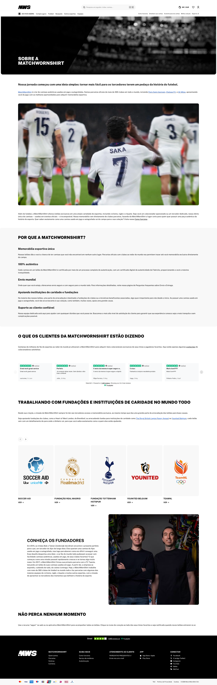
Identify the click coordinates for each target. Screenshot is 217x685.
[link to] (108, 53)
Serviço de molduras (86, 658)
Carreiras (51, 664)
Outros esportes (70, 14)
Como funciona (84, 655)
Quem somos (53, 655)
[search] (108, 7)
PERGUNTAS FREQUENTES (119, 655)
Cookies (176, 682)
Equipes (80, 14)
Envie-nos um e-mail (116, 658)
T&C (154, 682)
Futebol (51, 14)
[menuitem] (184, 7)
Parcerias (51, 658)
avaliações (190, 347)
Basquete (58, 14)
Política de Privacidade (164, 682)
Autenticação (84, 661)
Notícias (51, 661)
